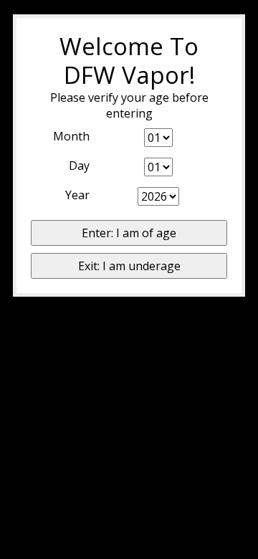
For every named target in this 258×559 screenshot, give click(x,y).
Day (79, 165)
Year (77, 195)
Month (71, 136)
